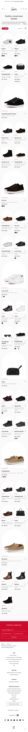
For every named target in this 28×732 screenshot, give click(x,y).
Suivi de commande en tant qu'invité (14, 659)
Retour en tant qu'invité (14, 661)
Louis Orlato (5, 431)
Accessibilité (12, 715)
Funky (16, 74)
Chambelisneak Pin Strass (9, 114)
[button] (25, 729)
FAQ (14, 665)
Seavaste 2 (18, 406)
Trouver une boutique (14, 663)
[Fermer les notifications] (26, 3)
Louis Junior (18, 251)
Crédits (14, 701)
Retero (3, 48)
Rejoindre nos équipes (14, 681)
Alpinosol (4, 608)
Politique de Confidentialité (14, 692)
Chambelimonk (19, 496)
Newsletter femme (7, 633)
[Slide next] (12, 39)
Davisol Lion (5, 138)
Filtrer (5, 28)
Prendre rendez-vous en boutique (14, 672)
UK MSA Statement (14, 699)
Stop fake (14, 697)
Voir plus (24, 23)
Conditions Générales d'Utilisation (14, 690)
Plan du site (14, 694)
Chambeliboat (18, 162)
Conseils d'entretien (14, 674)
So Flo (3, 406)
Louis (3, 316)
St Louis (4, 200)
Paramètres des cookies (14, 704)
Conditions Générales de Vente (14, 688)
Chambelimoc (5, 496)
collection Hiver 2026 (18, 1)
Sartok (3, 520)
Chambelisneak (6, 74)
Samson (4, 584)
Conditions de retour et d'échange (14, 657)
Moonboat (4, 559)
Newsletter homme (19, 633)
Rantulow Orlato (19, 431)
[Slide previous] (3, 39)
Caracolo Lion (5, 162)
